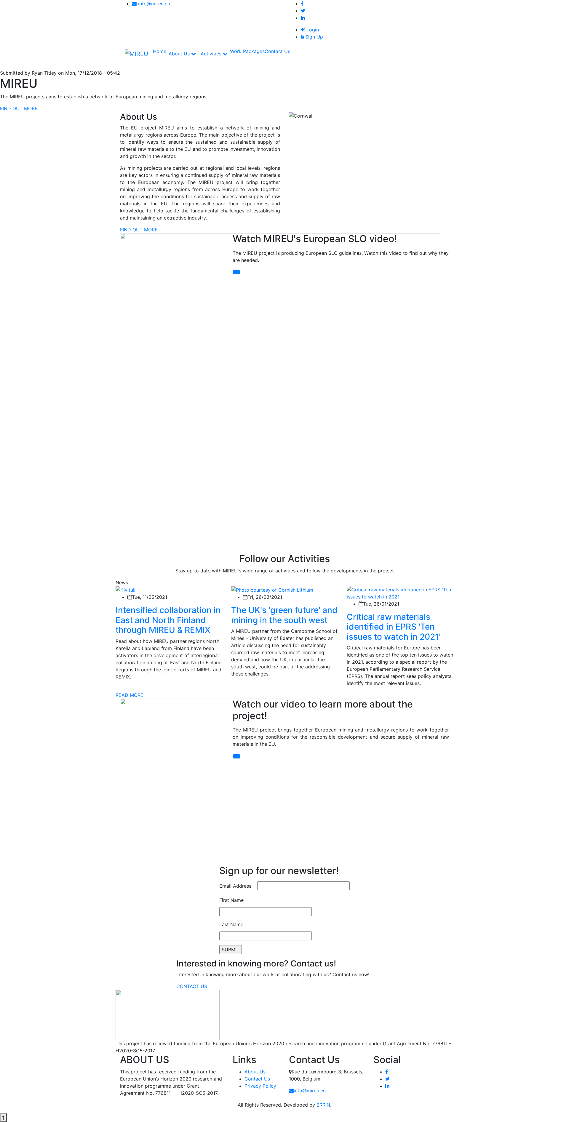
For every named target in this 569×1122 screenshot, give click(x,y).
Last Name (231, 924)
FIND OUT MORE (19, 108)
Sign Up (313, 37)
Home (159, 51)
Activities (212, 54)
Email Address (235, 886)
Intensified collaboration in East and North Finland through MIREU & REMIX (168, 620)
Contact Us (277, 51)
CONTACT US (191, 986)
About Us (180, 54)
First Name (231, 900)
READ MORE (129, 695)
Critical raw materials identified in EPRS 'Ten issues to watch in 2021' (394, 627)
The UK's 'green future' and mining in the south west (284, 615)
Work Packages (247, 51)
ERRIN (323, 1105)
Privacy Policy (260, 1086)
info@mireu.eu (153, 4)
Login (312, 30)
